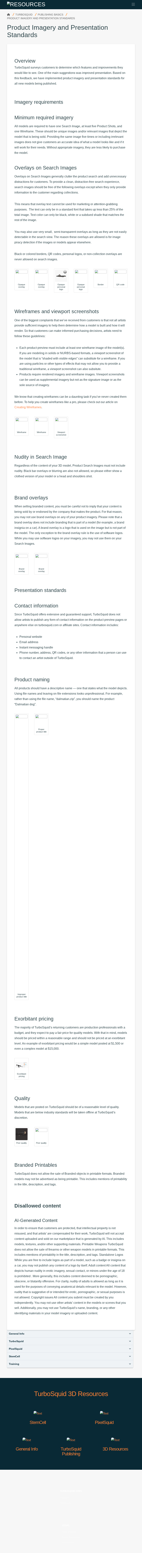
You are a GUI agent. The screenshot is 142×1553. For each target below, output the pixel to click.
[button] (133, 4)
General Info (16, 1333)
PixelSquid (15, 1348)
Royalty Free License (71, 1537)
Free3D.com (65, 1503)
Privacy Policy (68, 1543)
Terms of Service (69, 1532)
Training (14, 1363)
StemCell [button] (14, 1356)
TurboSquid (16, 1341)
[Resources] (26, 4)
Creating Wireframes (27, 407)
